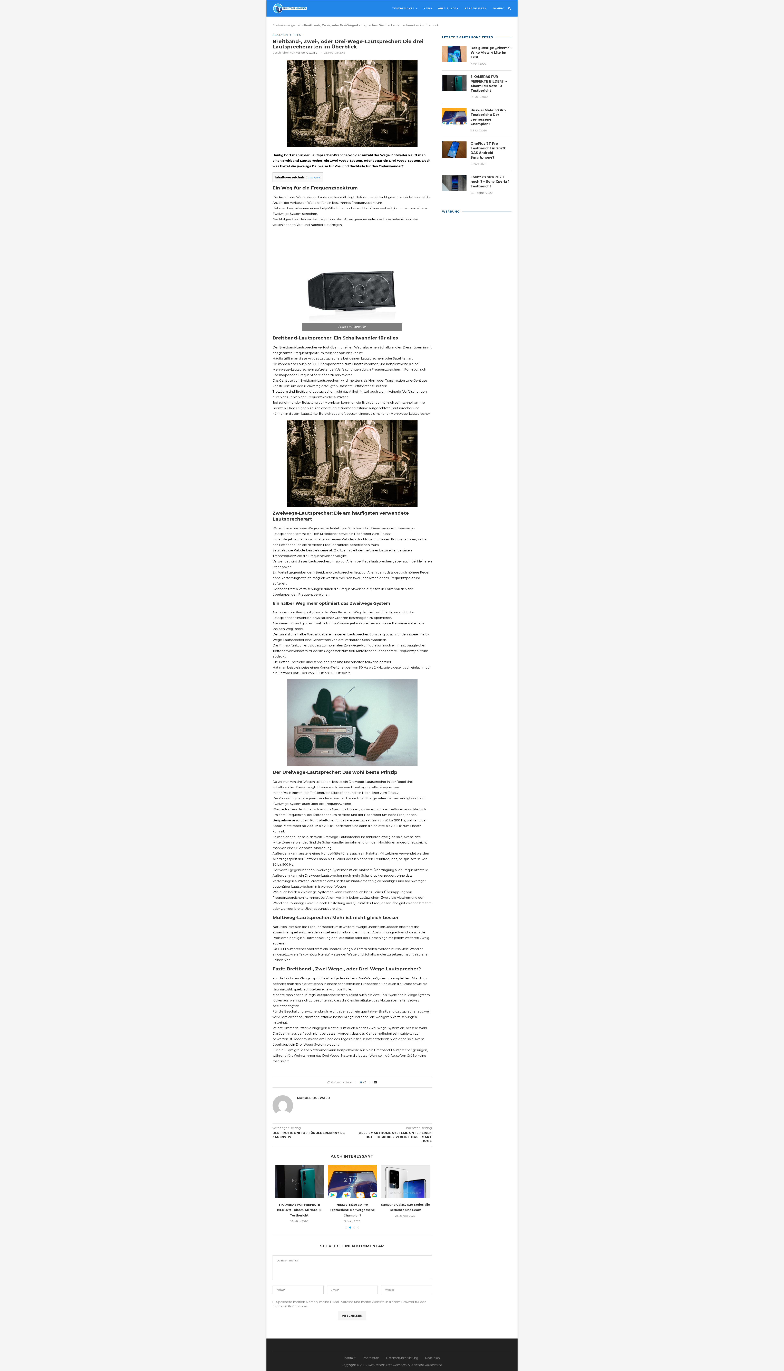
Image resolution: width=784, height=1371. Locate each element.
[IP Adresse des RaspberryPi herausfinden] (299, 1181)
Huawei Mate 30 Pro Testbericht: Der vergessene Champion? (488, 117)
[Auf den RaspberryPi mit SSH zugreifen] (352, 1181)
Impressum (371, 1352)
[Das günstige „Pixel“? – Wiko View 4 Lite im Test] (454, 54)
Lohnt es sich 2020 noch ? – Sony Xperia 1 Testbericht (490, 181)
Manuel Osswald (306, 52)
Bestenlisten (476, 8)
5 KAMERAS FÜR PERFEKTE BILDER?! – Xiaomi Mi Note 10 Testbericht (489, 83)
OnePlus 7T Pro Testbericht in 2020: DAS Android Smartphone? (488, 150)
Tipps (297, 34)
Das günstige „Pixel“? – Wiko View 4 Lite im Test (491, 52)
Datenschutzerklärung (402, 1352)
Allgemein (295, 25)
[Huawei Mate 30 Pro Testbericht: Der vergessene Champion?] (454, 116)
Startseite (279, 25)
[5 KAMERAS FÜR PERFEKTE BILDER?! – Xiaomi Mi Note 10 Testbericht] (454, 83)
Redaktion (432, 1352)
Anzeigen (313, 177)
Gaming (498, 8)
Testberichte (403, 8)
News (427, 8)
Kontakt (350, 1352)
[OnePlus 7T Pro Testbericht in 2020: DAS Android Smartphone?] (454, 149)
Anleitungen (448, 8)
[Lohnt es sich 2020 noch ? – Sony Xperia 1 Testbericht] (454, 183)
